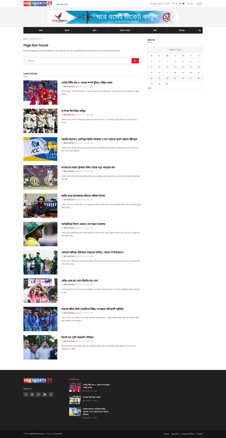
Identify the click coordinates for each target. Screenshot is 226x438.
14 (198, 67)
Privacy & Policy (188, 434)
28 (198, 78)
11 (175, 67)
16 (159, 72)
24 (167, 78)
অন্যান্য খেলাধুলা (125, 30)
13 (191, 67)
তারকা (155, 30)
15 (151, 72)
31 (167, 83)
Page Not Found (36, 39)
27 (191, 78)
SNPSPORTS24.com (36, 434)
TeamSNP (57, 434)
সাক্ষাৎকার (182, 30)
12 (183, 67)
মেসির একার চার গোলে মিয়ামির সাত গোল (79, 280)
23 (159, 78)
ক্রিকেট (67, 30)
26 (183, 78)
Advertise (175, 434)
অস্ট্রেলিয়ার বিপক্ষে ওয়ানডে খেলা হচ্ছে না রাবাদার (83, 224)
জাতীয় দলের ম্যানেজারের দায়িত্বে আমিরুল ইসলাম (83, 195)
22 (151, 78)
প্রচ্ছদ (41, 30)
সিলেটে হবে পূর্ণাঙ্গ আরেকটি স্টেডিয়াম (77, 337)
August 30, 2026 (83, 171)
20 (191, 72)
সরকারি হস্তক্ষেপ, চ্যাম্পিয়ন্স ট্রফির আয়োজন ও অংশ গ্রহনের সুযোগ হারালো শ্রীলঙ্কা (99, 139)
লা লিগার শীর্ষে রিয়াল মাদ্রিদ (73, 111)
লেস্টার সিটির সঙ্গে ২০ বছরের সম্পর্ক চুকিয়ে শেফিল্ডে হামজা (86, 82)
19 (183, 72)
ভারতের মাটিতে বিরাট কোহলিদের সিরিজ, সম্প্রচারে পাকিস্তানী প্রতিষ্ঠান (92, 309)
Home (25, 39)
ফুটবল (94, 30)
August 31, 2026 (83, 86)
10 (167, 67)
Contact (200, 434)
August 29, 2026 (83, 313)
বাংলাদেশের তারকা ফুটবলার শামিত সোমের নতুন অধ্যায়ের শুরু (87, 167)
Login (191, 3)
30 (159, 83)
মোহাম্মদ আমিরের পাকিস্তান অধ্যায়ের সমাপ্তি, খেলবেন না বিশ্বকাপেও (92, 252)
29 (151, 83)
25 (175, 78)
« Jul (149, 88)
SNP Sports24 (69, 86)
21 (198, 72)
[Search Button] (135, 60)
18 (175, 72)
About (166, 434)
